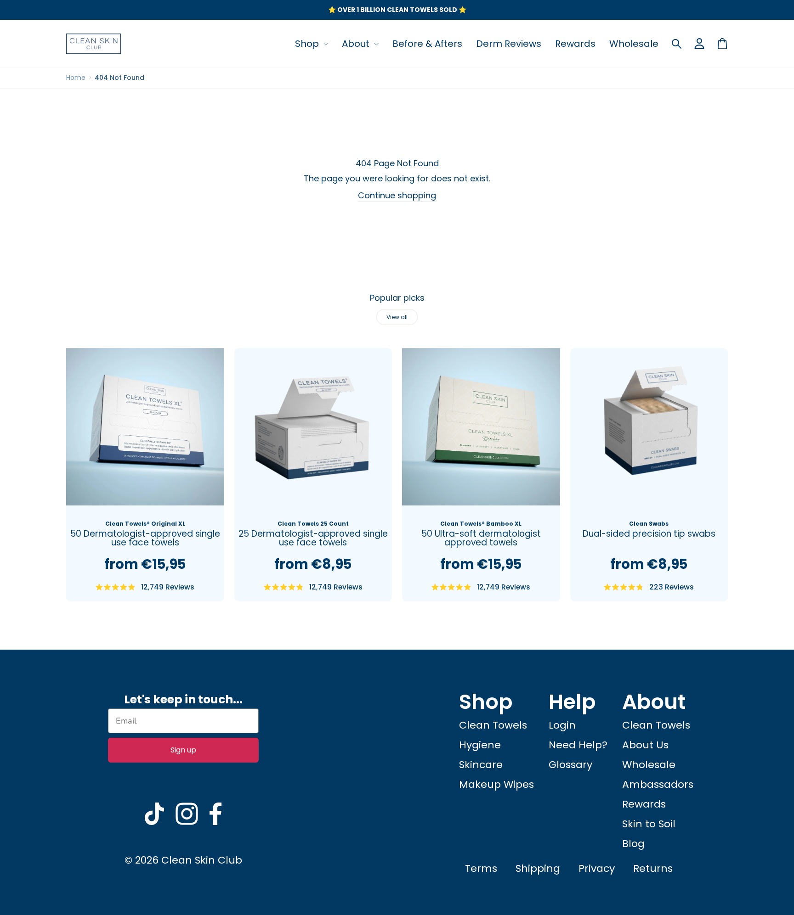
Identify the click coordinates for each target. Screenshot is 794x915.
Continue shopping (397, 195)
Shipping (538, 868)
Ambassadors (657, 784)
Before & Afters (427, 43)
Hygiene (480, 745)
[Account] (699, 43)
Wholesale (633, 43)
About (357, 43)
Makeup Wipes (496, 784)
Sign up (183, 750)
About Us (645, 745)
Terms (481, 868)
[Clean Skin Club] (93, 44)
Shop (308, 43)
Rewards (575, 43)
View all (397, 317)
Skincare (481, 765)
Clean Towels (493, 725)
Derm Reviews (508, 43)
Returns (653, 868)
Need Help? (578, 745)
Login (562, 725)
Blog (633, 843)
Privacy (596, 868)
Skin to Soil (648, 824)
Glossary (570, 765)
